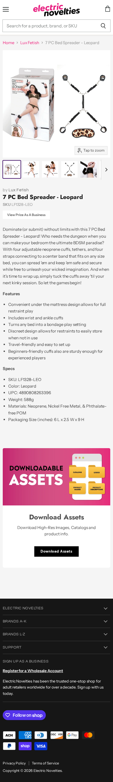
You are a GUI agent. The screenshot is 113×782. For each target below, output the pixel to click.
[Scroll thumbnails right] (105, 170)
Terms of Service (45, 763)
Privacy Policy (14, 763)
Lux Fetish (29, 42)
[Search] (103, 25)
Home (8, 42)
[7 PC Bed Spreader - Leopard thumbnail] (12, 169)
